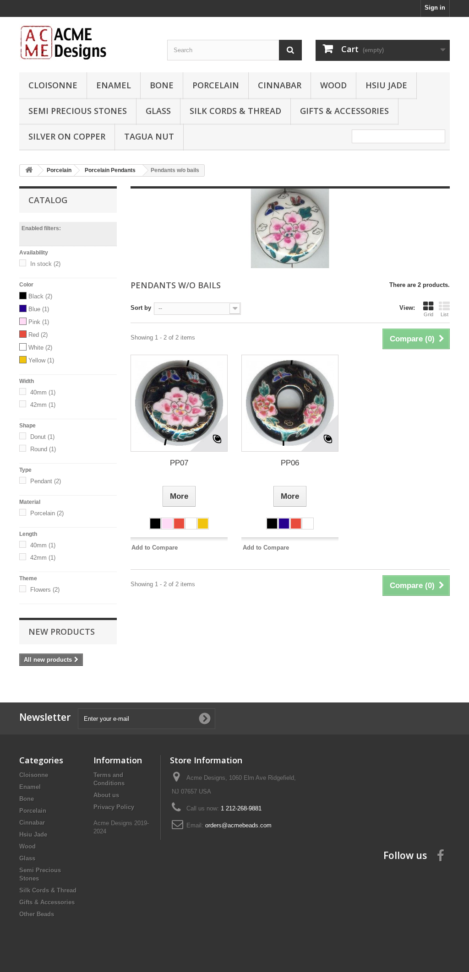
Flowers (45, 589)
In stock (45, 263)
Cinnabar (279, 85)
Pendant (45, 481)
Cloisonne (52, 85)
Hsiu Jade (386, 85)
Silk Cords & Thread (235, 110)
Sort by (141, 307)
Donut (42, 436)
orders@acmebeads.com (238, 825)
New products (61, 631)
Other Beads (36, 914)
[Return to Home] (29, 170)
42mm (42, 404)
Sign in (435, 7)
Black (40, 296)
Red (38, 334)
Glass (158, 110)
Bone (162, 85)
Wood (333, 85)
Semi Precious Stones (77, 110)
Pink (38, 322)
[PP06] (290, 403)
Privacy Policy (113, 807)
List (444, 314)
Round (43, 449)
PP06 (290, 463)
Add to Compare (154, 547)
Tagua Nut (149, 136)
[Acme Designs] (86, 42)
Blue (38, 309)
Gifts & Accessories (344, 110)
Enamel (113, 85)
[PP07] (179, 403)
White (40, 347)
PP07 (179, 463)
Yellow (41, 360)
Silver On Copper (66, 136)
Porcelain (215, 85)
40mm (42, 392)
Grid (428, 314)
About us (106, 795)
